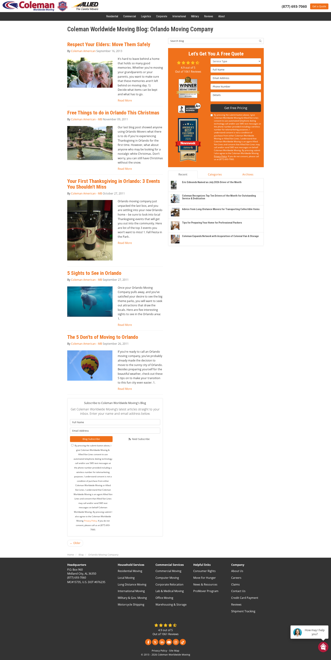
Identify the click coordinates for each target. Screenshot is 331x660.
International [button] (179, 16)
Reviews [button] (208, 16)
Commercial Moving (168, 571)
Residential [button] (112, 16)
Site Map (174, 650)
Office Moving (164, 598)
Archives (247, 174)
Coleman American (83, 51)
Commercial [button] (129, 16)
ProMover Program (205, 591)
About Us (237, 571)
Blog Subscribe (91, 439)
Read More (125, 100)
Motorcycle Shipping (131, 604)
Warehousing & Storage (171, 604)
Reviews (236, 604)
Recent (182, 174)
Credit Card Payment (244, 598)
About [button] (221, 16)
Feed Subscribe (140, 439)
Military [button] (195, 16)
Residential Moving (130, 571)
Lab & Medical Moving (170, 591)
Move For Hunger (204, 578)
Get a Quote (319, 6)
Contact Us (238, 591)
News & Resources (205, 584)
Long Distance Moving (132, 584)
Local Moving (126, 578)
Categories (215, 174)
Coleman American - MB (86, 119)
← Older (75, 543)
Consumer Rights (204, 571)
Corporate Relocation (169, 584)
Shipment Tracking (243, 611)
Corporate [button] (161, 16)
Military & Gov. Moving (132, 598)
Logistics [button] (146, 16)
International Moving (131, 591)
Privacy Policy (90, 520)
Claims (235, 584)
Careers (236, 578)
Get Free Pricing (235, 108)
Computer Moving (167, 578)
